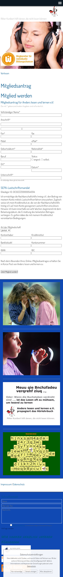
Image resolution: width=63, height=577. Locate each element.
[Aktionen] (31, 424)
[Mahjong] (31, 474)
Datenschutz (19, 484)
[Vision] (31, 374)
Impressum (6, 484)
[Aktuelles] (31, 324)
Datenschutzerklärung (18, 525)
